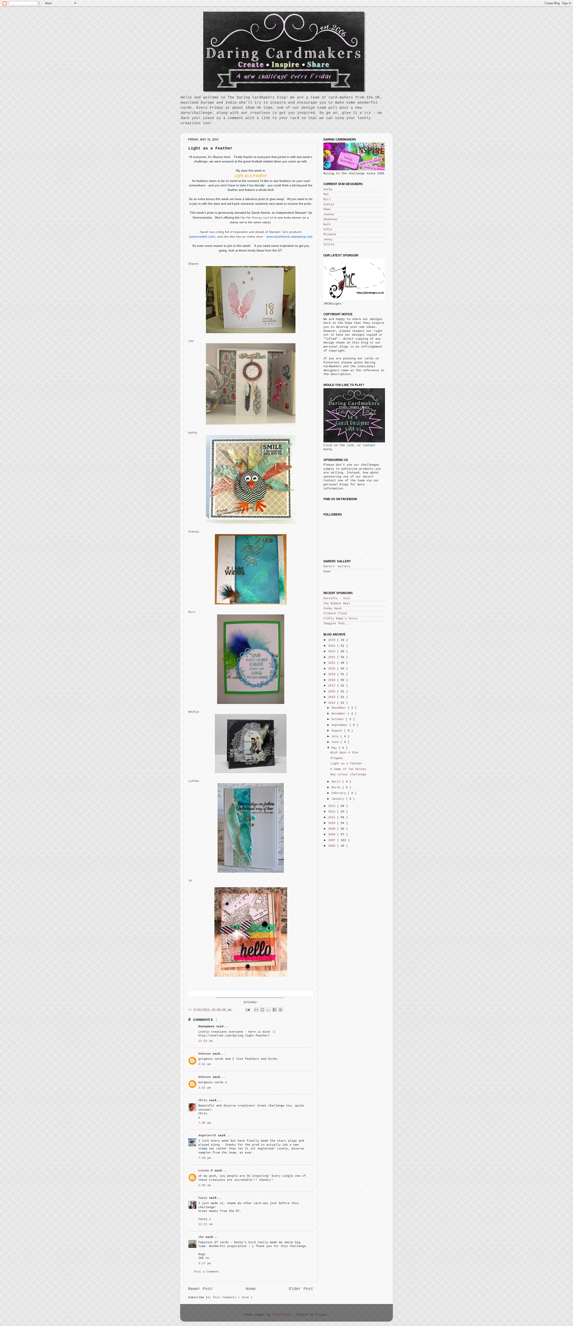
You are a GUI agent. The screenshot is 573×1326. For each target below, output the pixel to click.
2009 (332, 829)
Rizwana (329, 234)
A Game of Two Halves (348, 769)
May (335, 748)
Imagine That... (336, 623)
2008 (332, 834)
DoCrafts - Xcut (336, 598)
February (339, 793)
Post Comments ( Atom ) (232, 1297)
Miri (191, 612)
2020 (332, 668)
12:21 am (205, 1224)
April (336, 781)
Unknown (205, 1053)
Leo (191, 341)
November (339, 713)
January (338, 799)
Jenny (327, 239)
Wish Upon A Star (344, 752)
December (339, 708)
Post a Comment (206, 1271)
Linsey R (206, 1170)
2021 (332, 663)
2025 (332, 640)
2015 (332, 697)
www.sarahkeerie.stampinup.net (288, 236)
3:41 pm (204, 1064)
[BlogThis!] (262, 1009)
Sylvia (328, 244)
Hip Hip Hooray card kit (256, 217)
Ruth (327, 224)
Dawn (327, 209)
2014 (332, 703)
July (335, 736)
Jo (190, 880)
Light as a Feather (346, 763)
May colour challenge (348, 774)
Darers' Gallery (336, 566)
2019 (332, 674)
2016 (332, 691)
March (336, 787)
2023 (332, 651)
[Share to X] (268, 1009)
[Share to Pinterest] (280, 1009)
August (337, 730)
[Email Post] (247, 1009)
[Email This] (256, 1009)
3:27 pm (204, 1263)
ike (201, 1237)
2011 (332, 817)
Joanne (328, 214)
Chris (203, 1100)
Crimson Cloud (335, 613)
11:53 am (205, 1041)
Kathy (192, 433)
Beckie (193, 712)
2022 (332, 657)
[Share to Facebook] (274, 1009)
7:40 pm (204, 1123)
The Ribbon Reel (336, 603)
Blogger (321, 1314)
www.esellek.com (202, 236)
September (340, 725)
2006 (332, 846)
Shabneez (330, 219)
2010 (332, 823)
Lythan (193, 781)
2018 (332, 680)
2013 (332, 806)
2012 (332, 811)
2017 (332, 685)
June (335, 742)
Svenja (193, 531)
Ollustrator (282, 1314)
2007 (332, 840)
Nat (326, 194)
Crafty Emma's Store (340, 618)
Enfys (327, 229)
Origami (336, 758)
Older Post (301, 1289)
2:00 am (204, 1185)
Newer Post (200, 1289)
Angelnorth (208, 1135)
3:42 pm (204, 1087)
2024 (332, 646)
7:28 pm (204, 1158)
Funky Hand (332, 608)
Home (251, 1289)
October (338, 719)
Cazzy (203, 1198)
